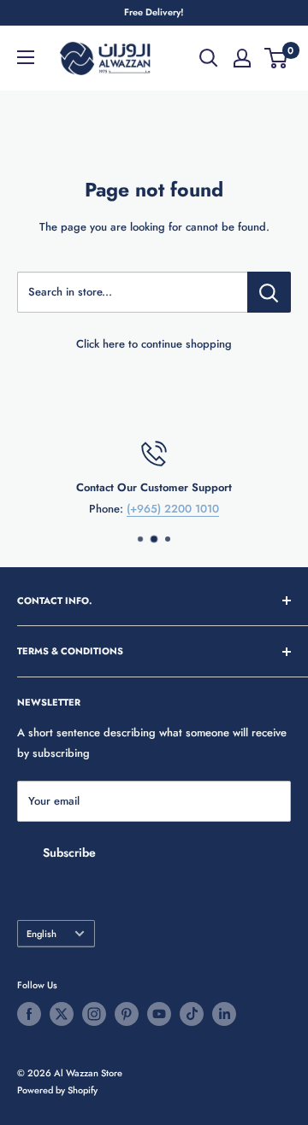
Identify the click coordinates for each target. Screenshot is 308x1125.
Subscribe (69, 852)
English (41, 933)
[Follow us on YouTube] (159, 1014)
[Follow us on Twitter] (62, 1014)
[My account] (242, 58)
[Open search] (208, 58)
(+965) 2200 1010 (173, 508)
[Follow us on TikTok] (192, 1014)
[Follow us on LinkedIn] (224, 1014)
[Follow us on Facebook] (29, 1014)
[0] (276, 58)
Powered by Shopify (57, 1090)
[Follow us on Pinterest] (127, 1014)
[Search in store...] (269, 292)
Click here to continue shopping (154, 344)
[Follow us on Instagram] (94, 1014)
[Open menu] (25, 57)
